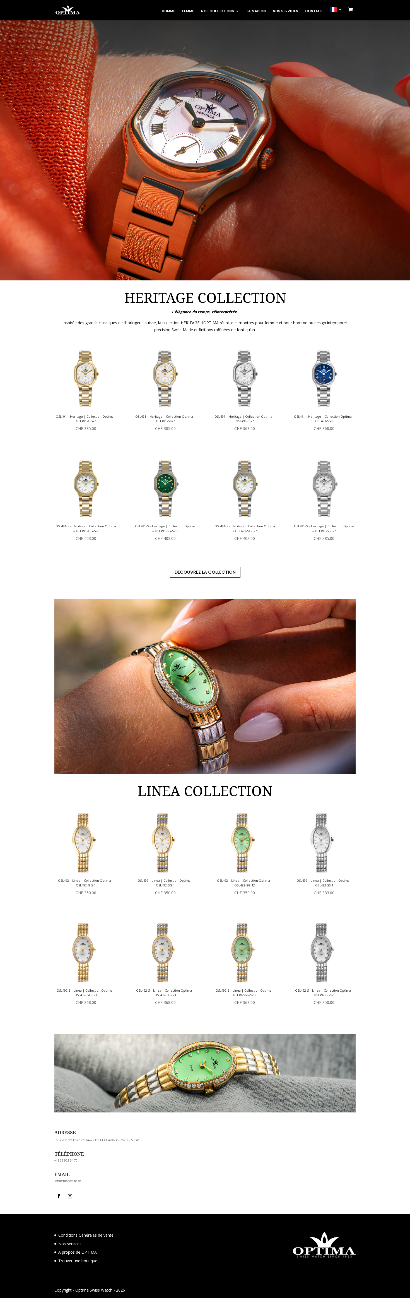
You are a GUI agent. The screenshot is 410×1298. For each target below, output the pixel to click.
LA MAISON (256, 11)
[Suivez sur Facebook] (58, 1196)
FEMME (188, 11)
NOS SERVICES (285, 11)
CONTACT (314, 11)
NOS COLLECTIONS (217, 11)
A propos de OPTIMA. (78, 1252)
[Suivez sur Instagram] (70, 1196)
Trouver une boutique (77, 1260)
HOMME (168, 11)
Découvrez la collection (205, 572)
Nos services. (70, 1243)
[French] (336, 13)
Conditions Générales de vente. (86, 1235)
